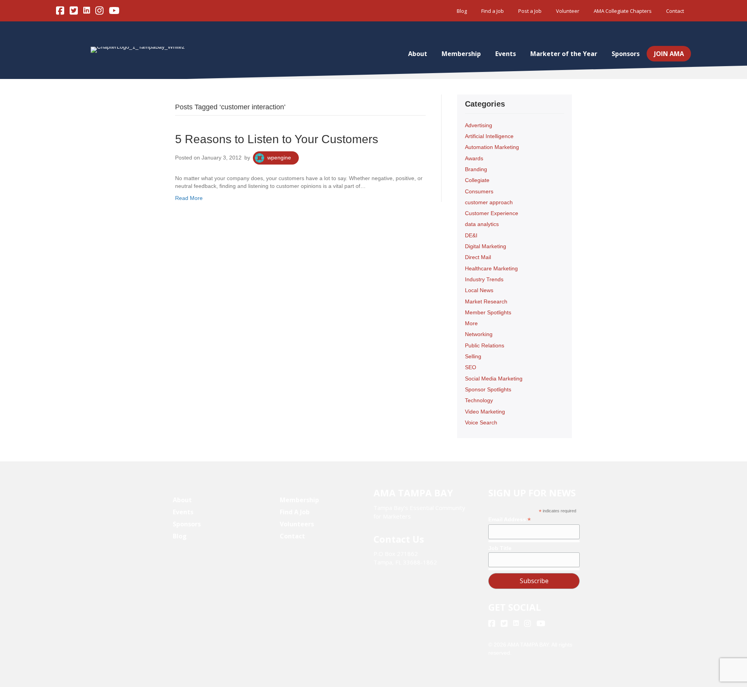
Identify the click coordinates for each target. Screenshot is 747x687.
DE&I (471, 235)
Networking (479, 334)
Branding (476, 169)
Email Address (509, 519)
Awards (474, 158)
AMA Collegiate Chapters (623, 10)
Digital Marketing (485, 246)
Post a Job (530, 10)
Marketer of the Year (563, 53)
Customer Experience (491, 213)
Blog (462, 10)
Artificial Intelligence (489, 136)
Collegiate (477, 180)
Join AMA (669, 53)
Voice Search (481, 422)
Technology (479, 400)
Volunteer (567, 10)
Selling (473, 356)
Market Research (486, 301)
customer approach (489, 202)
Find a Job (492, 10)
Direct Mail (478, 257)
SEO (470, 367)
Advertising (478, 125)
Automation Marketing (492, 147)
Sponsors (626, 53)
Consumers (479, 191)
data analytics (482, 224)
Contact (675, 10)
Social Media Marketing (494, 378)
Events (505, 53)
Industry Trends (484, 279)
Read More (189, 198)
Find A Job (295, 512)
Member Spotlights (488, 312)
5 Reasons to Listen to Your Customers (276, 139)
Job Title (500, 548)
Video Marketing (485, 411)
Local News (479, 290)
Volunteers (297, 524)
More (471, 323)
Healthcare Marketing (491, 268)
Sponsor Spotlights (488, 389)
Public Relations (484, 345)
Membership (461, 53)
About (417, 53)
